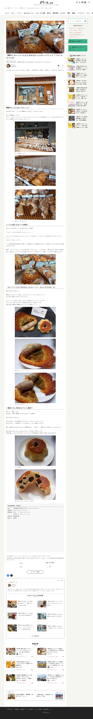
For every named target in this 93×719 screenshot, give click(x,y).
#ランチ (71, 30)
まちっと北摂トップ (8, 8)
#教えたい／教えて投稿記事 (75, 32)
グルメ (16, 8)
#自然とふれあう (81, 28)
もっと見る (35, 636)
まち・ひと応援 (40, 13)
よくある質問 (30, 709)
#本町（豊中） (13, 61)
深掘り (74, 13)
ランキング (81, 13)
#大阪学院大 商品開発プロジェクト (77, 34)
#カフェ (75, 30)
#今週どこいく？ (73, 28)
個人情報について (47, 709)
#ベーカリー (48, 61)
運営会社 (23, 709)
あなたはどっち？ (29, 13)
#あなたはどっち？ (73, 36)
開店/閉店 (55, 13)
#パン (43, 61)
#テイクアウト (38, 61)
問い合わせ (10, 709)
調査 (68, 13)
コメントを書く (36, 571)
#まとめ (80, 30)
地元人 (49, 13)
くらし (88, 13)
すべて (7, 13)
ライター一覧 (59, 580)
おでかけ (63, 13)
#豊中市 (8, 61)
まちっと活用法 (38, 709)
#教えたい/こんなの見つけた (28, 61)
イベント (19, 13)
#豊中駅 (19, 61)
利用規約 (17, 709)
